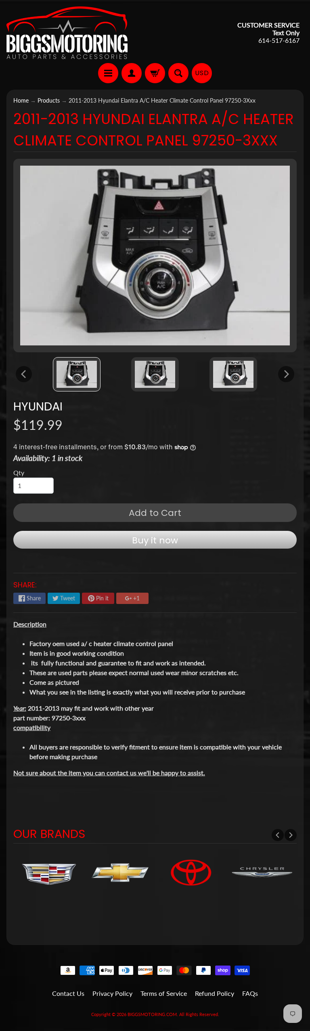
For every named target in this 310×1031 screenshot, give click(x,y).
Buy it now (155, 540)
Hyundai (38, 406)
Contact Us (68, 993)
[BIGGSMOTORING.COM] (67, 32)
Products (49, 100)
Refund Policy (214, 993)
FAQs (250, 993)
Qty (18, 472)
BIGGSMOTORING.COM (152, 1014)
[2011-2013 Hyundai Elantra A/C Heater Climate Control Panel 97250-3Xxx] (77, 374)
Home (21, 100)
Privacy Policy (112, 993)
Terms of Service (163, 993)
